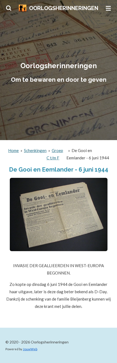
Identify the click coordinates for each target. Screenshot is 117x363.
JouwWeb (30, 349)
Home (13, 150)
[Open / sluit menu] (108, 8)
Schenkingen (35, 150)
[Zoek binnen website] (9, 8)
